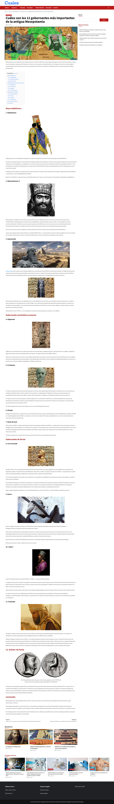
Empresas (14, 8)
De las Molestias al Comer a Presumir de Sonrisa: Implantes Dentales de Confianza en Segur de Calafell (92, 34)
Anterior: (23, 720)
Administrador (9, 24)
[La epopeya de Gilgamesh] (16, 737)
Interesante (49, 8)
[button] (108, 8)
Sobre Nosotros (8, 793)
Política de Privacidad (80, 786)
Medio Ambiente (40, 8)
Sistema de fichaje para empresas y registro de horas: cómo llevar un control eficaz (92, 30)
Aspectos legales (44, 793)
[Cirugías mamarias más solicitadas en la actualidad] (99, 764)
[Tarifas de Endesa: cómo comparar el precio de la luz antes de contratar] (57, 764)
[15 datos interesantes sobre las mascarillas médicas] (78, 764)
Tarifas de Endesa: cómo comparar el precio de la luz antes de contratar (92, 39)
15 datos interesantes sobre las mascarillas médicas (91, 42)
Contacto (55, 8)
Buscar (80, 15)
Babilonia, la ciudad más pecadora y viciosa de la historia (65, 747)
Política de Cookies (44, 790)
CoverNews (74, 801)
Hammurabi (9, 271)
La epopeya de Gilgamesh (13, 747)
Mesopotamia (8, 15)
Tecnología (29, 8)
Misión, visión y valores (10, 790)
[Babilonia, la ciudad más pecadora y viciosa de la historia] (65, 737)
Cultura (7, 8)
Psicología (22, 8)
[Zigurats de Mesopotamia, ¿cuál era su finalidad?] (41, 737)
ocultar (15, 73)
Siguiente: (63, 720)
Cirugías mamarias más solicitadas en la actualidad (90, 45)
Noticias (92, 769)
